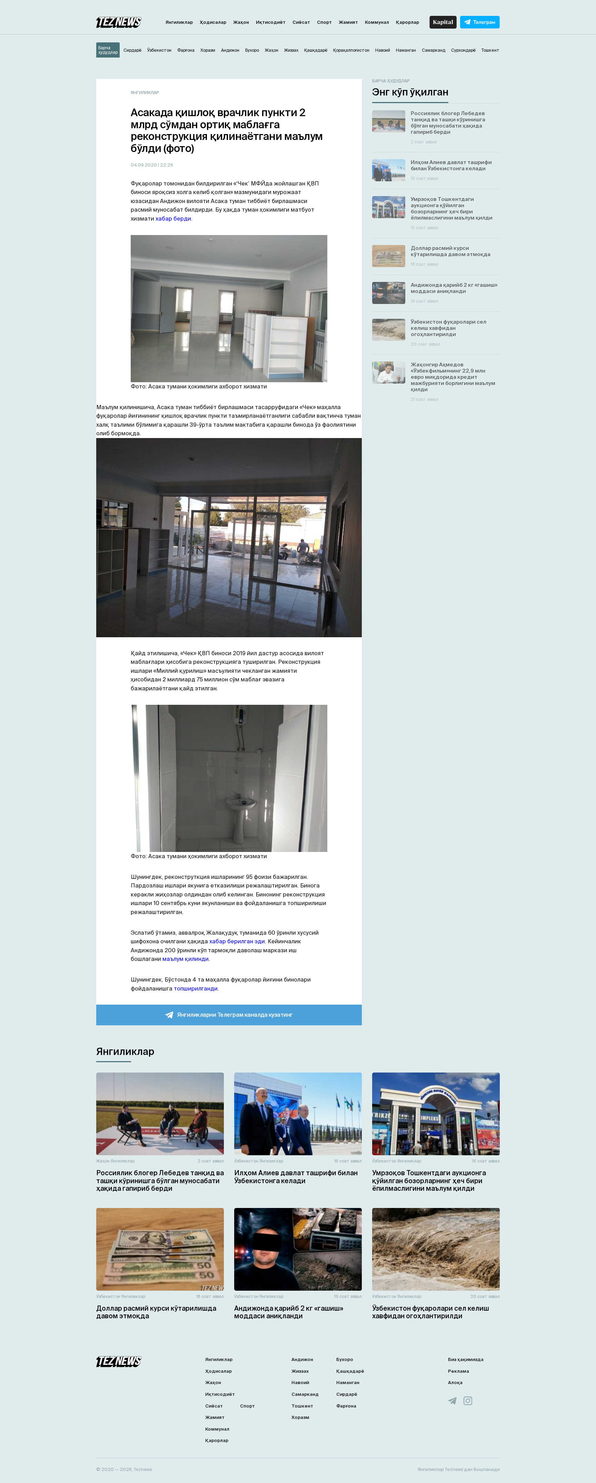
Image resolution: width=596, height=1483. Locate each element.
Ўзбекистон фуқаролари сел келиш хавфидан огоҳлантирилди (430, 1312)
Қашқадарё (350, 1371)
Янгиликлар (179, 22)
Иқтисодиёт (271, 22)
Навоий (300, 1382)
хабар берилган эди (237, 941)
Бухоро (344, 1359)
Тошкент (302, 1406)
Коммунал (377, 22)
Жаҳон (241, 22)
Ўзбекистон (246, 1161)
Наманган (347, 1382)
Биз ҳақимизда (466, 1359)
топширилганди (196, 988)
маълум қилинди (185, 959)
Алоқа (455, 1382)
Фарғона (346, 1406)
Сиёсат (301, 22)
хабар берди (173, 218)
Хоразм (300, 1417)
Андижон (302, 1359)
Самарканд (305, 1394)
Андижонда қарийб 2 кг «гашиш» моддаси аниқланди (288, 1312)
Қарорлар (407, 22)
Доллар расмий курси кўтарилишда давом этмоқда (156, 1312)
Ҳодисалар (213, 22)
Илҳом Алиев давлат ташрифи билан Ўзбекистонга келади (296, 1177)
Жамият (348, 22)
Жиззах (300, 1371)
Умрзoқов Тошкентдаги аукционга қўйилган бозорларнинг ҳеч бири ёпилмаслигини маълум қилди (429, 1180)
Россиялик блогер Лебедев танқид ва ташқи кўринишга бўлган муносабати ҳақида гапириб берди (160, 1180)
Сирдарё (346, 1394)
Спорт (324, 22)
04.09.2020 (144, 164)
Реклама (458, 1371)
